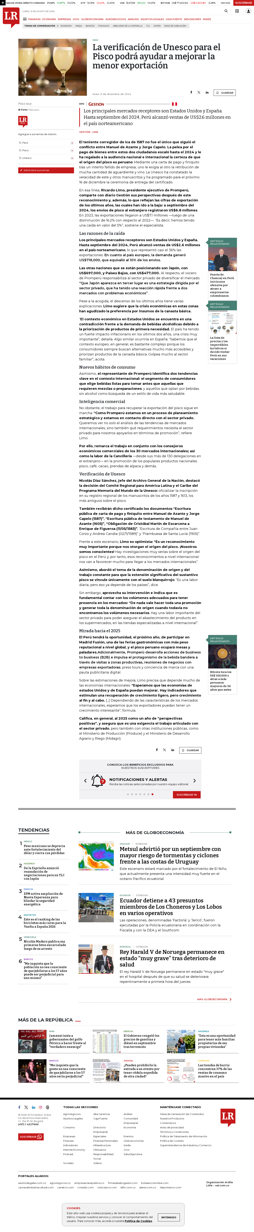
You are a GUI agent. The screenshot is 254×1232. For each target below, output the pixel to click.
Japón (157, 26)
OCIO (76, 19)
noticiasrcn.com (107, 1187)
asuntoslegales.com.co (32, 1182)
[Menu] (25, 19)
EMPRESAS (64, 19)
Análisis (128, 1114)
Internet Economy (74, 1149)
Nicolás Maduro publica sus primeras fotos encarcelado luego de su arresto (45, 945)
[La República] (11, 17)
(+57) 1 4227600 (28, 1124)
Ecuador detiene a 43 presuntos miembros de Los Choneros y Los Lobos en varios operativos (171, 907)
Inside (127, 1145)
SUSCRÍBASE (243, 2)
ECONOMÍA (49, 19)
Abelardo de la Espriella (127, 26)
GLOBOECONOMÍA (92, 19)
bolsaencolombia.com (154, 1182)
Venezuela (30, 937)
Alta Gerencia (101, 1114)
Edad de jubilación (175, 26)
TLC (148, 26)
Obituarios (99, 1149)
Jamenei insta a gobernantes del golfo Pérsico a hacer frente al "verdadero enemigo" (67, 1041)
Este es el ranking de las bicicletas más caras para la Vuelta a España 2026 (45, 923)
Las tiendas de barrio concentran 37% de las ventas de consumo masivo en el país (215, 1070)
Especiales (99, 1136)
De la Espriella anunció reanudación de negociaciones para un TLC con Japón (44, 873)
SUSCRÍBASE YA (187, 794)
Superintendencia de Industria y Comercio (185, 1145)
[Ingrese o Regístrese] (248, 11)
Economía (66, 26)
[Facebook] (191, 92)
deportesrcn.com (170, 1187)
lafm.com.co (128, 1187)
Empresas (69, 1136)
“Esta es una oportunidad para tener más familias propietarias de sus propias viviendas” (216, 1041)
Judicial (128, 1060)
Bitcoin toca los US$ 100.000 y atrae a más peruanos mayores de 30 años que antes (221, 680)
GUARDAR (227, 92)
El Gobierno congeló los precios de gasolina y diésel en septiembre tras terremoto (141, 1041)
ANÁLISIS (133, 19)
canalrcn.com (65, 1187)
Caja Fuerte (100, 1118)
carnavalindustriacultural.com (36, 1187)
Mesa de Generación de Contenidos (182, 1114)
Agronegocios (72, 1114)
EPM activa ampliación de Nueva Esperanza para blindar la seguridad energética (43, 899)
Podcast (68, 1154)
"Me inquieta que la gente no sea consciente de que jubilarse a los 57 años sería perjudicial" (67, 1070)
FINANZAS (34, 19)
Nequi (78, 26)
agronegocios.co (60, 1182)
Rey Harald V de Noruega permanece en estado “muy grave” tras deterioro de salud (172, 958)
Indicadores (70, 1145)
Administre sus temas (36, 170)
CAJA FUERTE (174, 19)
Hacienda (29, 863)
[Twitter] (199, 92)
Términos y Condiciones (174, 1131)
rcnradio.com (86, 1187)
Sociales (68, 1163)
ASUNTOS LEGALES (152, 19)
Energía (28, 889)
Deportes (30, 915)
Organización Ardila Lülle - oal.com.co (219, 1184)
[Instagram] (42, 1108)
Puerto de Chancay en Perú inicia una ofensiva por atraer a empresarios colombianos (222, 285)
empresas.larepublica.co (89, 1182)
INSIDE (207, 19)
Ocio (127, 1149)
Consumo (204, 1060)
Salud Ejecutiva (133, 1154)
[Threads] (49, 1108)
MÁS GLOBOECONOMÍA (212, 999)
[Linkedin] (207, 92)
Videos (97, 1163)
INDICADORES (192, 19)
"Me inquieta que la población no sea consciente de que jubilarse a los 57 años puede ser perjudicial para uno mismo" (45, 971)
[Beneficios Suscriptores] (237, 11)
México (28, 841)
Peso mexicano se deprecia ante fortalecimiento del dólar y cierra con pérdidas (44, 849)
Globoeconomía (134, 1140)
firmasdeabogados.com (122, 1182)
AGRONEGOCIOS (115, 19)
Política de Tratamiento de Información (183, 1136)
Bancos (90, 26)
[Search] (226, 11)
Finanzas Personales (105, 1140)
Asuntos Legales (73, 1118)
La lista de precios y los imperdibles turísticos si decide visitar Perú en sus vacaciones (220, 348)
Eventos (128, 1136)
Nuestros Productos (172, 1118)
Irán (51, 1031)
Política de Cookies (138, 1221)
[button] (84, 781)
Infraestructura (102, 1145)
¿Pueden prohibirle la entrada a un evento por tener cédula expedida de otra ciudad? (142, 1070)
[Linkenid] (35, 1108)
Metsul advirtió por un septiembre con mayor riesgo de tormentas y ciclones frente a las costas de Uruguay (170, 855)
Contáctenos (168, 1122)
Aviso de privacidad (172, 1127)
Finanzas (103, 26)
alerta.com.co (147, 1187)
